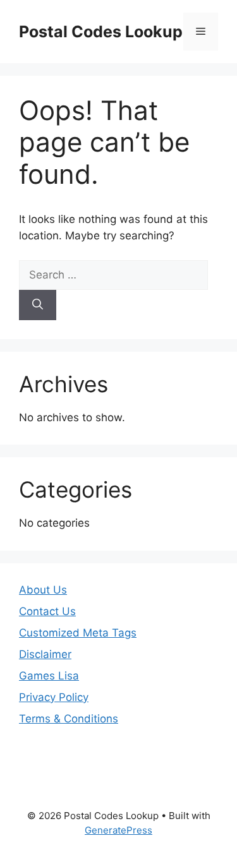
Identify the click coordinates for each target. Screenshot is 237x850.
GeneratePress (118, 830)
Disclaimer (45, 654)
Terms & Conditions (68, 718)
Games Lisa (49, 675)
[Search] (37, 305)
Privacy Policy (53, 697)
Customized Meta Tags (78, 632)
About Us (43, 590)
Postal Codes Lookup (101, 31)
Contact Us (47, 611)
